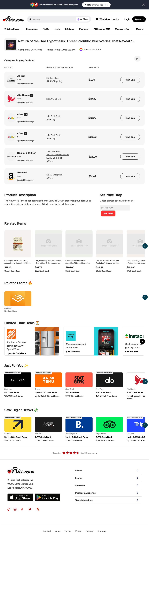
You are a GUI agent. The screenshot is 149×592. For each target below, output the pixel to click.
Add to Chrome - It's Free (96, 4)
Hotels (57, 29)
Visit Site (130, 80)
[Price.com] (20, 477)
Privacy (89, 531)
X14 (25, 114)
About (78, 470)
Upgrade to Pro (122, 29)
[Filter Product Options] (137, 59)
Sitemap (102, 531)
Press (78, 531)
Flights (46, 29)
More (138, 29)
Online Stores (13, 29)
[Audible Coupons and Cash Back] (17, 302)
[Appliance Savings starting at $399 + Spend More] (32, 341)
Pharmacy (84, 29)
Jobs (57, 531)
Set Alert (108, 213)
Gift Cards (69, 29)
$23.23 (92, 137)
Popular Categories (85, 493)
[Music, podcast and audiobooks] (91, 341)
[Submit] (29, 20)
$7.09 (91, 80)
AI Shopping (99, 29)
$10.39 (92, 99)
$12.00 (92, 118)
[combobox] (59, 19)
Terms (67, 531)
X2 (32, 95)
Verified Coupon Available (57, 154)
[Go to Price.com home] (13, 19)
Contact (47, 531)
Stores (78, 478)
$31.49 (92, 176)
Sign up (138, 19)
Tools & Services (84, 500)
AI (84, 19)
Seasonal (80, 485)
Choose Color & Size (92, 49)
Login (127, 19)
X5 (25, 133)
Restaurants (32, 29)
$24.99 (92, 157)
